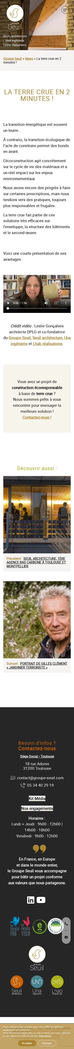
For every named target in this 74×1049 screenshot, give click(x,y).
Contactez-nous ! (37, 417)
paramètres (45, 1036)
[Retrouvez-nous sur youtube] (41, 899)
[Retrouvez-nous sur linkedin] (30, 899)
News (29, 58)
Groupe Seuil (12, 58)
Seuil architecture (47, 337)
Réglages (47, 1043)
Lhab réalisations (47, 343)
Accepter (27, 1043)
